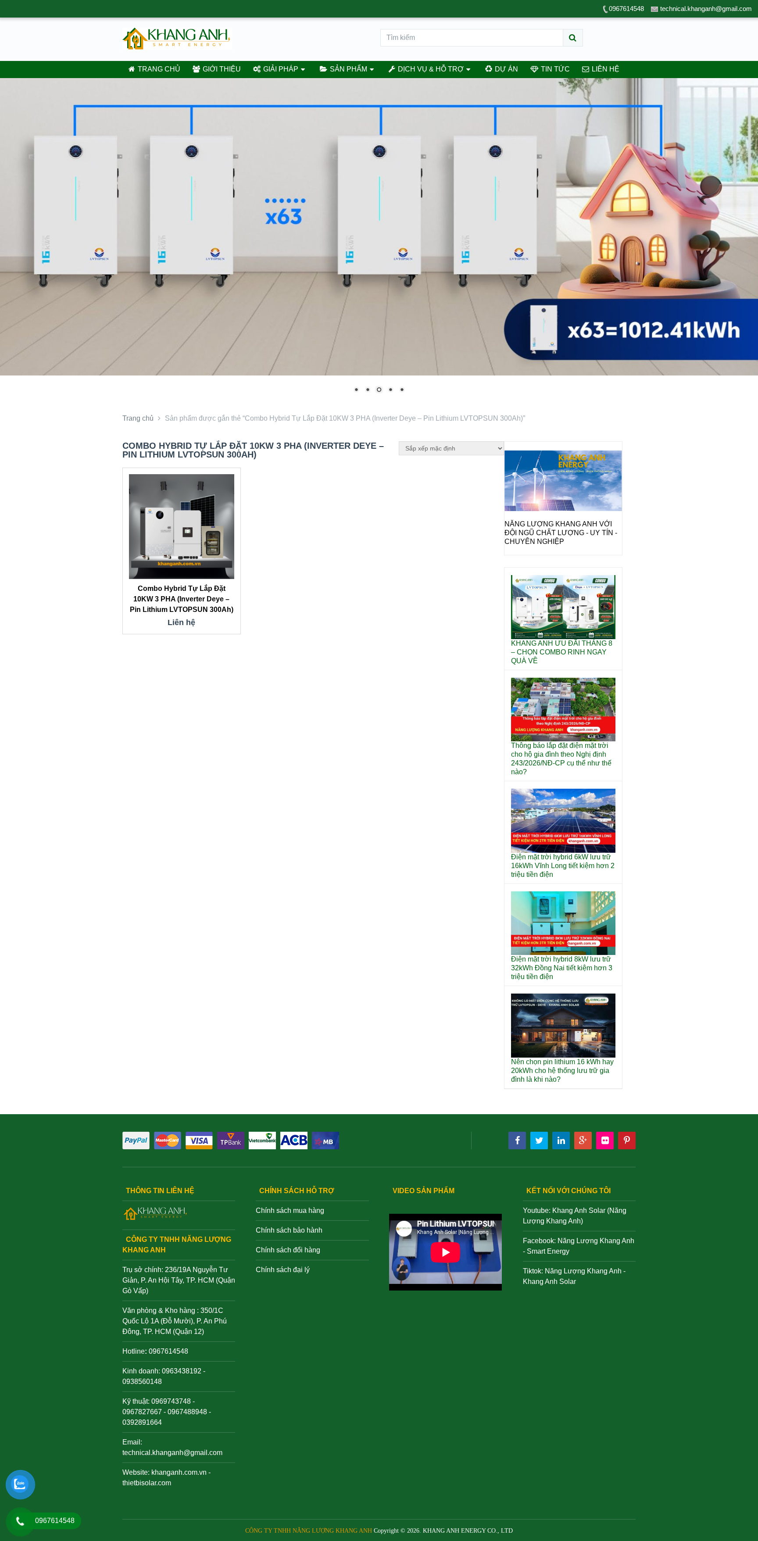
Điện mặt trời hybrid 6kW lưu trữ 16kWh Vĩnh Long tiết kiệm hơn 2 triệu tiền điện (563, 865)
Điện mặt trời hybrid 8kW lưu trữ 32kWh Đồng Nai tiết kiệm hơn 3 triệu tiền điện (561, 967)
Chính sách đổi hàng (288, 1250)
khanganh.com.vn (179, 1472)
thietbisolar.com (146, 1483)
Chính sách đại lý (283, 1269)
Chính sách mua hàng (290, 1210)
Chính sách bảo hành (289, 1230)
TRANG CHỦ (158, 69)
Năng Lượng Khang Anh (583, 1271)
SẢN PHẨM (347, 69)
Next (611, 508)
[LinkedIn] (561, 1140)
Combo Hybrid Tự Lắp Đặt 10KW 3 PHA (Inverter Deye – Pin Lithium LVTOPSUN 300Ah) (181, 599)
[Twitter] (539, 1140)
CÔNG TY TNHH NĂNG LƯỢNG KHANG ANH (308, 1530)
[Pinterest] (627, 1140)
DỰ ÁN (505, 69)
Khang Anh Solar (549, 1281)
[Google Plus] (583, 1140)
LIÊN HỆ (604, 69)
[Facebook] (517, 1140)
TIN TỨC (554, 69)
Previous (515, 508)
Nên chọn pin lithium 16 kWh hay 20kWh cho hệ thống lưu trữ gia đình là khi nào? (562, 1070)
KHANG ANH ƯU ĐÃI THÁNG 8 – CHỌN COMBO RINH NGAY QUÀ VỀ (561, 652)
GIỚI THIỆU (221, 69)
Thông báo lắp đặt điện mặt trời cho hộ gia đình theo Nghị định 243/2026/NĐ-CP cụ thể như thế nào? (561, 759)
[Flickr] (605, 1140)
